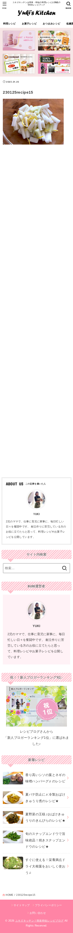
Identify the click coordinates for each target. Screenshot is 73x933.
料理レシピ (9, 23)
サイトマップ (22, 905)
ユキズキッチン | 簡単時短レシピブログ (39, 920)
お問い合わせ (38, 912)
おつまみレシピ (51, 23)
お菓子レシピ (29, 23)
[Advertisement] (36, 309)
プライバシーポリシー (48, 905)
